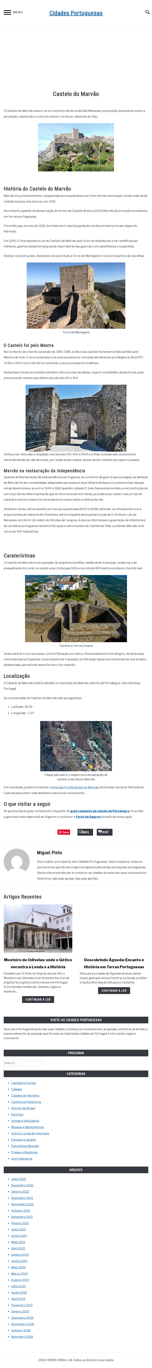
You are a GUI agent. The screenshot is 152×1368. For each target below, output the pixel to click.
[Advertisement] (76, 58)
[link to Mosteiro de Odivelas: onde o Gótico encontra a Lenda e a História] (38, 928)
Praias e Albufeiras (24, 1152)
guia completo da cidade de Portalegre (99, 811)
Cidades (16, 1089)
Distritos (17, 1114)
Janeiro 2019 (20, 1311)
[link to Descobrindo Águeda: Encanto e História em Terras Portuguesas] (114, 928)
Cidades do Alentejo (25, 1095)
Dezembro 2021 (22, 1198)
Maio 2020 (18, 1267)
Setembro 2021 (22, 1217)
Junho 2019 (19, 1292)
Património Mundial (25, 1146)
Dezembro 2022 (22, 1185)
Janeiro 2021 (20, 1255)
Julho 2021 (18, 1229)
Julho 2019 (18, 1286)
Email (85, 832)
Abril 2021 (18, 1248)
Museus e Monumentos (27, 1127)
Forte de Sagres (88, 817)
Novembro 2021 (22, 1204)
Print (104, 832)
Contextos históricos (26, 1102)
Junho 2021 (19, 1236)
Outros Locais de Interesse (30, 1133)
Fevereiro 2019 (22, 1305)
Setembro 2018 (22, 1337)
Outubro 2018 (20, 1330)
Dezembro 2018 (22, 1318)
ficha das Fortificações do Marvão (75, 787)
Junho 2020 (19, 1261)
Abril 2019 (18, 1299)
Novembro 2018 (22, 1324)
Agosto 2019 (20, 1280)
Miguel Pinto (49, 852)
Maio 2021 (18, 1242)
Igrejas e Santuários (25, 1121)
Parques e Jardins (23, 1140)
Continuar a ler (38, 999)
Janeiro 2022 (20, 1191)
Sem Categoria (21, 1158)
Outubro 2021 (20, 1210)
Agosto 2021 (20, 1223)
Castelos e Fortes (23, 1083)
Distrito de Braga (23, 1108)
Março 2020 (19, 1273)
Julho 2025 (18, 1179)
